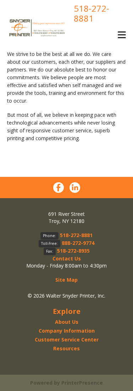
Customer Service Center (67, 339)
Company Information (67, 330)
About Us (66, 321)
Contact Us (66, 258)
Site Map (66, 279)
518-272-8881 (91, 13)
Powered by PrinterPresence (66, 382)
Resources (66, 348)
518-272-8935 (73, 250)
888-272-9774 (78, 243)
